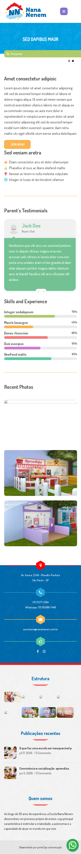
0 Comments (43, 753)
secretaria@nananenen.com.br (40, 629)
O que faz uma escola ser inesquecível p (45, 748)
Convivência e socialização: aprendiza (44, 768)
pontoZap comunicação (49, 847)
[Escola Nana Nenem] (26, 11)
